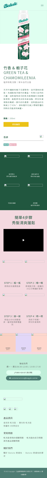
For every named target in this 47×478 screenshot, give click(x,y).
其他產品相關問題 (12, 441)
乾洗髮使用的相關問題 (14, 437)
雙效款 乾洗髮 (25, 422)
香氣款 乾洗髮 (10, 422)
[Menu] (42, 5)
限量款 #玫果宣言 (11, 425)
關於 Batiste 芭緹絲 (13, 452)
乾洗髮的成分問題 (35, 437)
